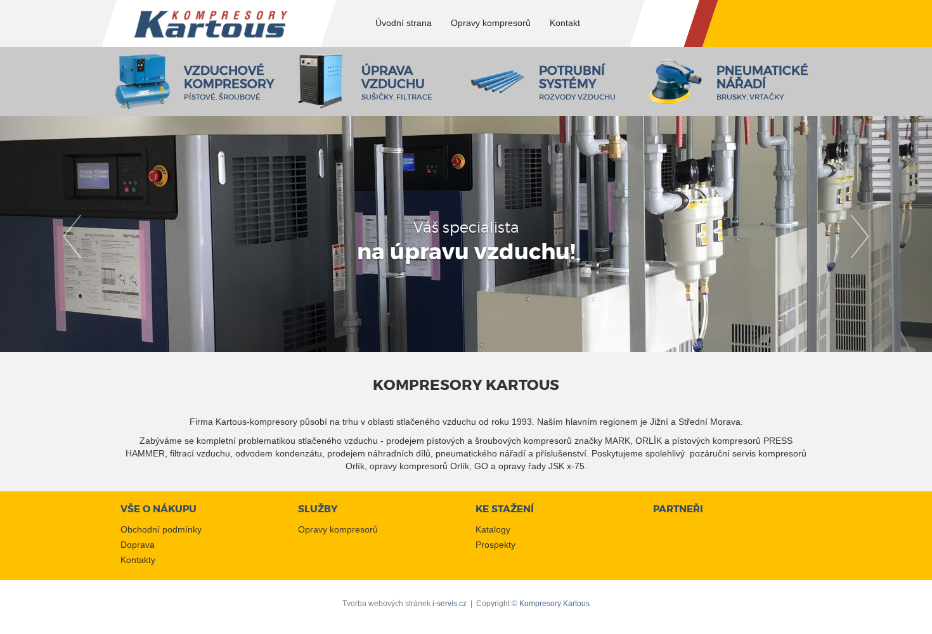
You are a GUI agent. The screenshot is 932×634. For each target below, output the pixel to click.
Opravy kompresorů (338, 529)
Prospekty (495, 545)
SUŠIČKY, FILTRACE (396, 84)
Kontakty (137, 560)
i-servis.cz (449, 603)
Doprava (137, 545)
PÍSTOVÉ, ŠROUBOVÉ (229, 84)
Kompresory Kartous (554, 603)
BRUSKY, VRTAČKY (762, 84)
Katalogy (493, 529)
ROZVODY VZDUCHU (577, 84)
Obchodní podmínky (161, 529)
